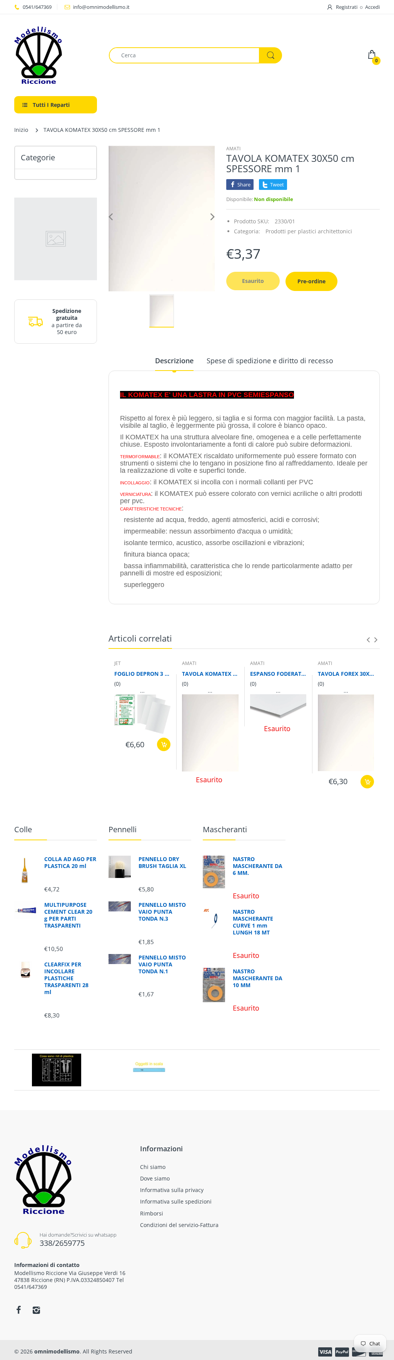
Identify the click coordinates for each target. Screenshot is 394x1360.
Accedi (372, 6)
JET (117, 663)
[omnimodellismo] (55, 55)
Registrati (347, 6)
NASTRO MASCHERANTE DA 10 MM (257, 978)
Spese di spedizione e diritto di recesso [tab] (270, 360)
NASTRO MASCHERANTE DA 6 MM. (257, 866)
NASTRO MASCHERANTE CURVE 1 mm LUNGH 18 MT (253, 922)
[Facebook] (18, 1310)
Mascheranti (225, 829)
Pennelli (123, 829)
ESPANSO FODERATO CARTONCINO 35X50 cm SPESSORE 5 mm (278, 673)
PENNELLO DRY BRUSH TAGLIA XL (162, 863)
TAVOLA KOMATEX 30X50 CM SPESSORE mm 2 (210, 673)
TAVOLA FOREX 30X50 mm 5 (346, 673)
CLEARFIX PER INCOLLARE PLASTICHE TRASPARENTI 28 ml (66, 978)
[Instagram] (36, 1310)
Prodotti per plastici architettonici (308, 231)
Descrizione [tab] (174, 360)
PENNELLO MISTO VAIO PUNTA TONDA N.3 (162, 911)
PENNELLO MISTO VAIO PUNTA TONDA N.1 (162, 964)
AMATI (233, 148)
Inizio (21, 129)
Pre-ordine (311, 281)
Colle (23, 829)
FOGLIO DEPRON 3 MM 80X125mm (142, 673)
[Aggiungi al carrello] (163, 744)
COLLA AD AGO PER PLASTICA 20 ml (70, 863)
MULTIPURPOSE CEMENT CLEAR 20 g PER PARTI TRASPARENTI (68, 915)
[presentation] (368, 639)
